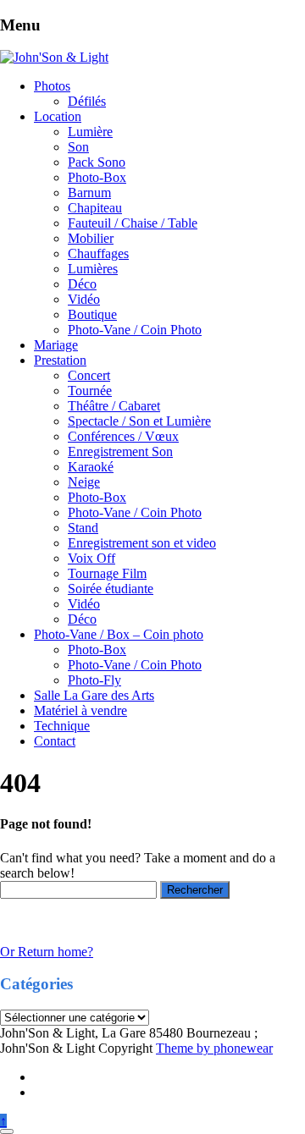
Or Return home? (46, 951)
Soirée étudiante (110, 588)
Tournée (90, 390)
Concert (89, 375)
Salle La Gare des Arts (94, 695)
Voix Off (91, 558)
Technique (62, 725)
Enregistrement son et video (142, 543)
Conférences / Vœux (123, 436)
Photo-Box (97, 177)
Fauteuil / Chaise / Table (132, 223)
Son (78, 147)
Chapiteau (95, 208)
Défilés (87, 101)
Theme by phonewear (214, 1048)
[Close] (7, 1131)
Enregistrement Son (120, 451)
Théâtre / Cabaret (114, 406)
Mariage (56, 345)
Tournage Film (107, 573)
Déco (82, 284)
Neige (84, 482)
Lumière (90, 131)
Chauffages (98, 253)
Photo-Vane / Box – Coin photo (118, 634)
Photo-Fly (94, 680)
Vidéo (84, 299)
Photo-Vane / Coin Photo (135, 329)
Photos (52, 86)
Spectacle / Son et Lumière (139, 421)
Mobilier (91, 238)
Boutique (92, 314)
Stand (83, 527)
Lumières (93, 268)
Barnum (89, 192)
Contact (54, 741)
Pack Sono (96, 162)
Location (57, 116)
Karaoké (91, 467)
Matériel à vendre (80, 710)
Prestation (60, 360)
